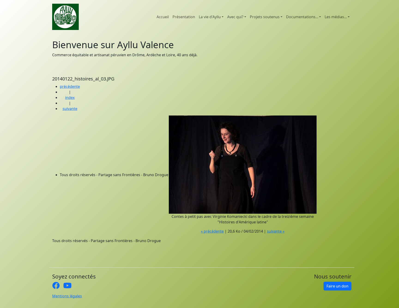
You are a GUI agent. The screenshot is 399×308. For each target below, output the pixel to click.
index (70, 97)
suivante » (275, 231)
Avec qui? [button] (235, 16)
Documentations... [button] (302, 16)
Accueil (163, 16)
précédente (70, 86)
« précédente (212, 231)
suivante (70, 108)
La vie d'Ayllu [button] (210, 16)
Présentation (183, 16)
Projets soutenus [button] (265, 16)
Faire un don (337, 286)
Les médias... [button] (336, 16)
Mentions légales (67, 296)
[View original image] (243, 164)
